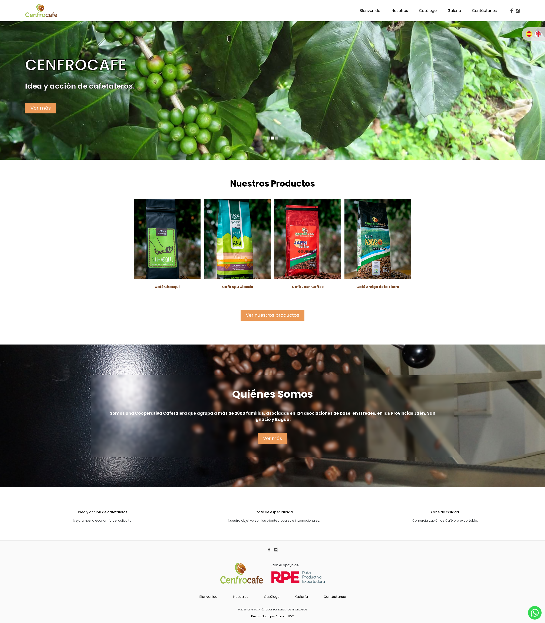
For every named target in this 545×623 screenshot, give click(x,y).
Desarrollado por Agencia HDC (272, 616)
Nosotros (400, 10)
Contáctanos (484, 10)
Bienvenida (370, 10)
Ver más (41, 107)
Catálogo (428, 10)
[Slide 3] (276, 138)
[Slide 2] (272, 138)
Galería (454, 10)
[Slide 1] (268, 138)
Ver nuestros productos (272, 315)
